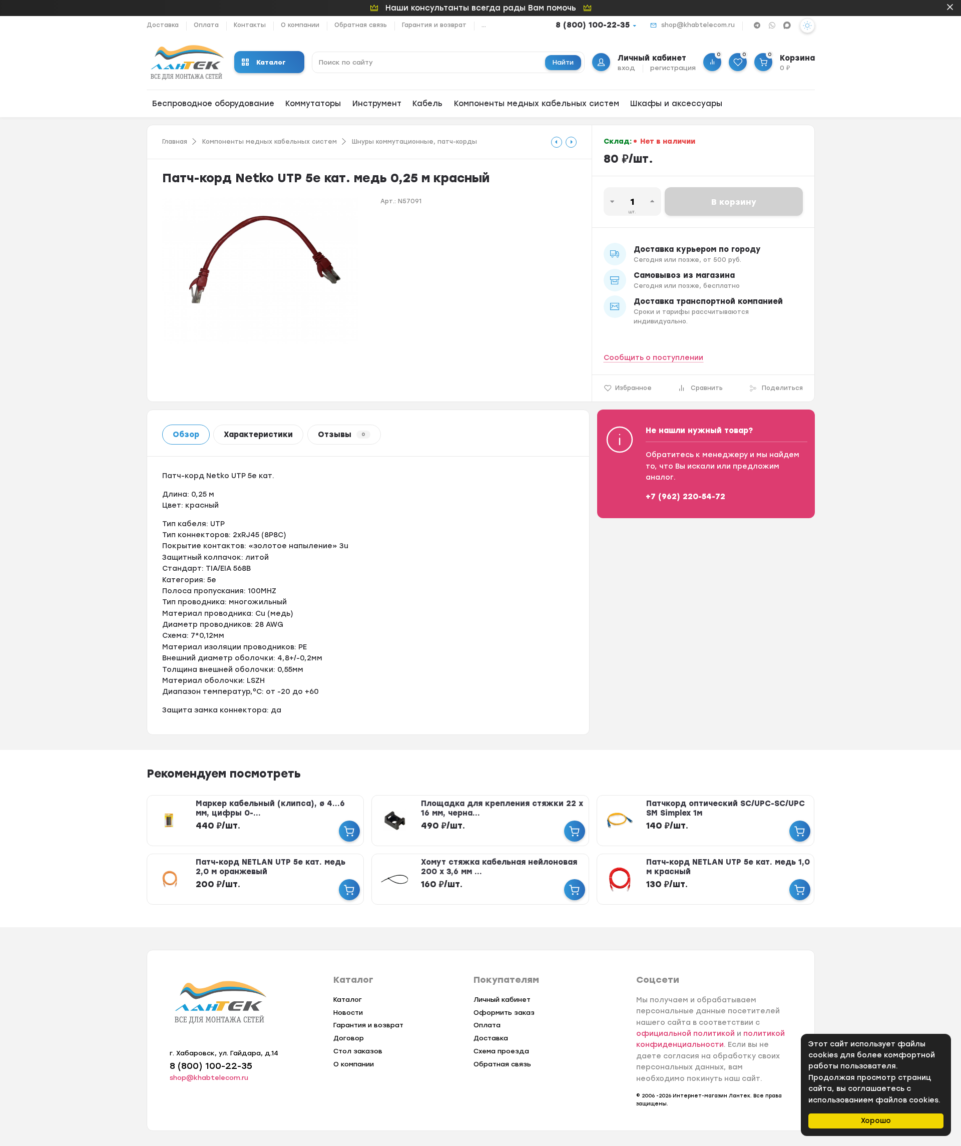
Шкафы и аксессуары (676, 103)
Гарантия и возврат (434, 25)
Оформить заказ (504, 1012)
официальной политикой (685, 1033)
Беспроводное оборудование (213, 103)
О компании (300, 25)
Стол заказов (357, 1051)
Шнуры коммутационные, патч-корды (414, 141)
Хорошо (876, 1120)
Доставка (163, 25)
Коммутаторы (313, 103)
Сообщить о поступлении (653, 357)
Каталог (271, 62)
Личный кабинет (502, 999)
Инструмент (376, 103)
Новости (348, 1012)
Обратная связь (360, 25)
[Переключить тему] (807, 25)
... (484, 25)
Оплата (206, 25)
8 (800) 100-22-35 (593, 25)
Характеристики (258, 434)
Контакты (250, 25)
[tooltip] (556, 142)
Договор (348, 1038)
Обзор (186, 434)
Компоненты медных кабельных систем (536, 103)
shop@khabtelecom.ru (698, 25)
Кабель (427, 103)
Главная (174, 141)
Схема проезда (501, 1051)
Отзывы (341, 434)
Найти (563, 62)
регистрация (673, 68)
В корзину (733, 202)
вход (626, 68)
